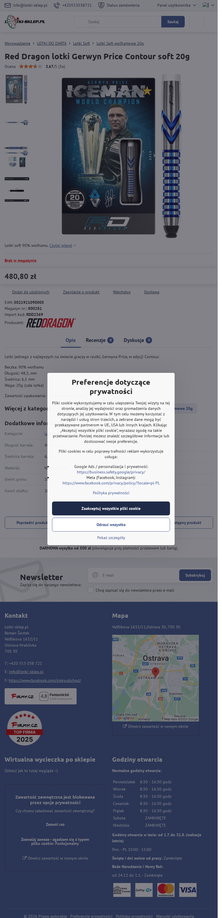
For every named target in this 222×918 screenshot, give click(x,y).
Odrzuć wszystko (111, 524)
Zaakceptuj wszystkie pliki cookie (111, 508)
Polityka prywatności (111, 492)
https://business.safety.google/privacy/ (111, 472)
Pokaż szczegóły (111, 537)
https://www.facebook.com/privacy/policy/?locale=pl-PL (111, 483)
